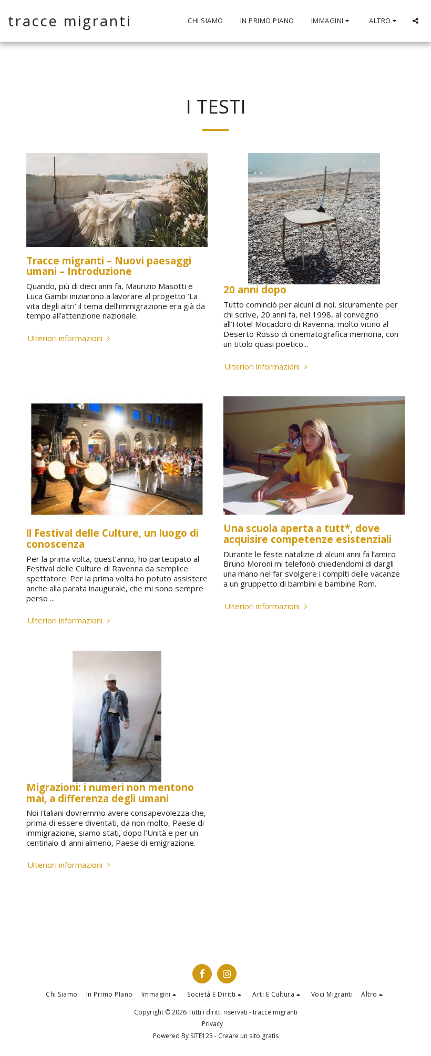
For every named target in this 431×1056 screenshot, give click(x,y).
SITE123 (201, 1035)
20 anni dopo (254, 289)
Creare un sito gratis (248, 1035)
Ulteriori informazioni (66, 338)
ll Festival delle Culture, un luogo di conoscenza (112, 538)
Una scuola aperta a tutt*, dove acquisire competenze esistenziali (307, 533)
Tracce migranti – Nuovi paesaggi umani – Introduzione (108, 266)
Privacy (212, 1023)
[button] (332, 21)
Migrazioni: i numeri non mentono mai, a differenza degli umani (110, 793)
